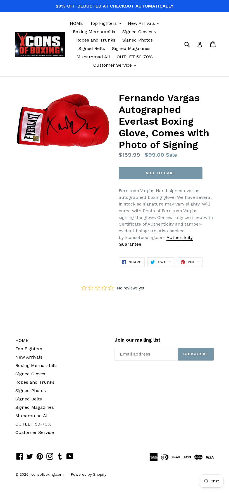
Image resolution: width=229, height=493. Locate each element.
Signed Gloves (140, 31)
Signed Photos (137, 40)
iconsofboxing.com (47, 474)
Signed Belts (91, 48)
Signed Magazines (131, 48)
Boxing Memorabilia (94, 31)
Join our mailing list (138, 340)
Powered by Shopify (88, 474)
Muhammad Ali (93, 56)
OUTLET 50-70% (135, 56)
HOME (76, 23)
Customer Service (116, 65)
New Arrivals (145, 23)
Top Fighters (107, 23)
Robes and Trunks (95, 40)
